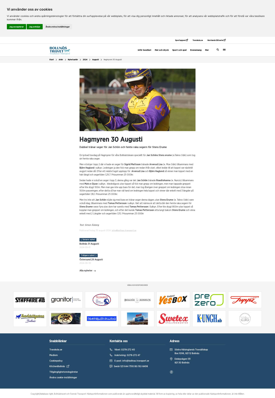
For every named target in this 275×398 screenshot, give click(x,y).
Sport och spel (179, 50)
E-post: (131, 361)
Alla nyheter (85, 270)
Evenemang (196, 50)
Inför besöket (144, 50)
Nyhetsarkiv (73, 60)
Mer (207, 50)
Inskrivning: (127, 355)
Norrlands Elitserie (216, 40)
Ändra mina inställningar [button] (58, 26)
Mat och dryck (162, 50)
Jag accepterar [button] (16, 26)
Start (51, 60)
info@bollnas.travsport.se (124, 231)
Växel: (124, 350)
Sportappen (180, 40)
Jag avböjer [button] (34, 26)
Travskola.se (197, 40)
